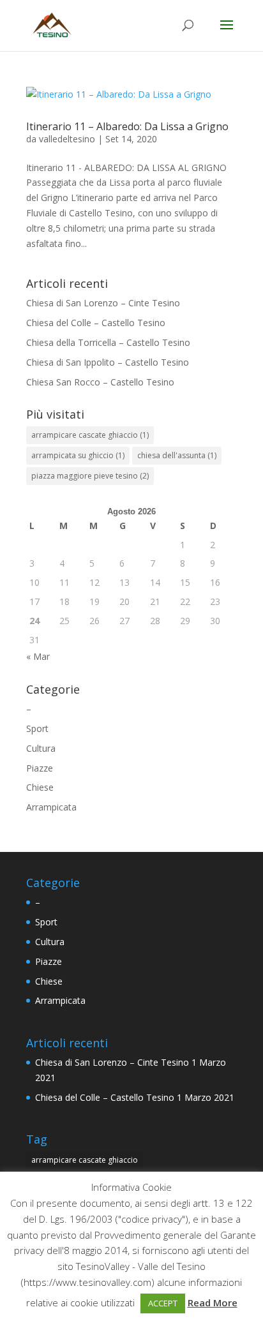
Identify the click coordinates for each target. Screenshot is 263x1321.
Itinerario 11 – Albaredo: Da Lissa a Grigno (127, 126)
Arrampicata (51, 807)
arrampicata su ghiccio (77, 455)
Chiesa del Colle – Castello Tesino (95, 323)
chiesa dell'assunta (176, 455)
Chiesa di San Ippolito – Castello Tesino (107, 362)
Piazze (39, 768)
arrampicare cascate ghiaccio (90, 434)
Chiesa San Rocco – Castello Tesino (100, 382)
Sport (37, 728)
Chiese (40, 787)
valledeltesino (67, 139)
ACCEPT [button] (162, 1303)
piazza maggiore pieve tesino (90, 475)
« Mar (38, 656)
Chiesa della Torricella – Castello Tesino (108, 342)
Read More (212, 1302)
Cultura (41, 748)
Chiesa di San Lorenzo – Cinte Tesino (103, 303)
